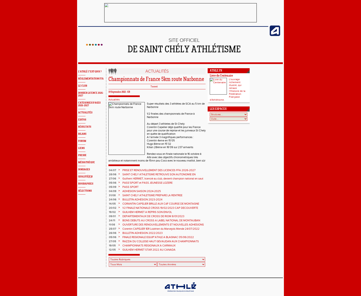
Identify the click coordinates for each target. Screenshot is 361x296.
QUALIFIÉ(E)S (85, 176)
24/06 (112, 199)
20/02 (112, 208)
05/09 (112, 187)
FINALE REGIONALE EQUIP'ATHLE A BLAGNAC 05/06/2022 (158, 237)
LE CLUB (82, 86)
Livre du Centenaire (221, 75)
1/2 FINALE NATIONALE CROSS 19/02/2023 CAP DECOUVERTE (160, 208)
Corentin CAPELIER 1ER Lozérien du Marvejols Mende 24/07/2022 (161, 229)
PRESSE (82, 155)
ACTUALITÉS (85, 112)
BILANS (82, 134)
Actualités (114, 99)
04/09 (112, 191)
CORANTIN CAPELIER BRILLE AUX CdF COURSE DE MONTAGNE (160, 203)
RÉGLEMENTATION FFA (91, 78)
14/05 (112, 203)
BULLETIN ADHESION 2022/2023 (142, 233)
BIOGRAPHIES (85, 183)
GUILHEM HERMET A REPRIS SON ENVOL (147, 212)
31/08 (112, 195)
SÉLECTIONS (85, 191)
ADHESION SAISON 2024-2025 (141, 191)
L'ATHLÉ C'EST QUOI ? (90, 71)
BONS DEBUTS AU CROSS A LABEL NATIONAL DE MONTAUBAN (161, 220)
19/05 (112, 245)
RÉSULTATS (84, 127)
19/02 (112, 212)
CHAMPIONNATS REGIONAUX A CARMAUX (148, 245)
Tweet (154, 86)
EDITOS (82, 119)
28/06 (112, 174)
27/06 (112, 178)
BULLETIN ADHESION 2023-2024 (142, 199)
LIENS (81, 148)
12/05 (112, 249)
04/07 (112, 170)
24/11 (112, 220)
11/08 (112, 224)
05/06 (112, 183)
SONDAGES (84, 169)
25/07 (112, 229)
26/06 (112, 233)
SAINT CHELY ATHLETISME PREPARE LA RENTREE (152, 195)
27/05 (112, 241)
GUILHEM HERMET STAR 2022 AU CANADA (148, 249)
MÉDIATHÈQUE (86, 162)
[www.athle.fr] (275, 35)
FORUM (82, 141)
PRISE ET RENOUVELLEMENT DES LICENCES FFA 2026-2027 (159, 170)
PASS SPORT (130, 187)
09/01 (112, 216)
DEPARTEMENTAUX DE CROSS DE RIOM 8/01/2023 (153, 216)
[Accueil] (94, 44)
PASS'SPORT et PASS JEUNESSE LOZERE (147, 183)
